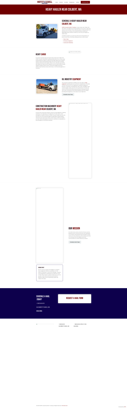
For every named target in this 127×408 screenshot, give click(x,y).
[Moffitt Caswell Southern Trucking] (44, 2)
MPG (125, 406)
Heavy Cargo (66, 39)
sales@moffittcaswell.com (63, 326)
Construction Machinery (68, 42)
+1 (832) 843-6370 (40, 303)
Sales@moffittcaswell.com (43, 307)
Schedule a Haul (85, 2)
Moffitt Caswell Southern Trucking (69, 27)
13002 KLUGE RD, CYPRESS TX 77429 (80, 324)
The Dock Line (64, 405)
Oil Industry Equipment (68, 40)
